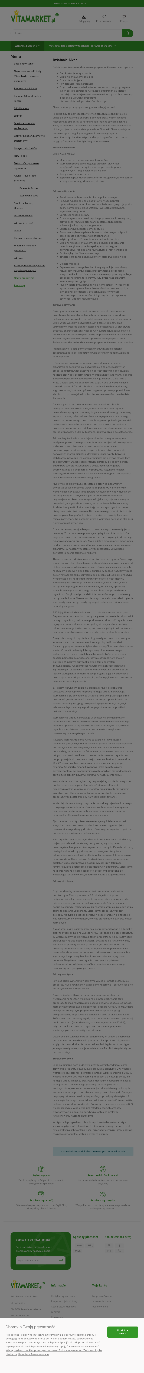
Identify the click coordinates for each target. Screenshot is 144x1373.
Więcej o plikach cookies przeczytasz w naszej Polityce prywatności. (44, 1350)
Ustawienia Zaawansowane (33, 1354)
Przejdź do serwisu (123, 1332)
